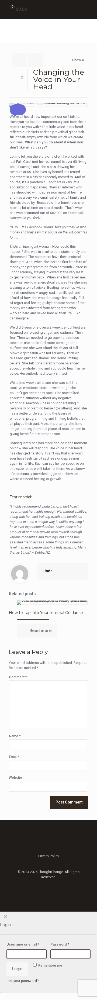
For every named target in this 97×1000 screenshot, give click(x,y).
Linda (48, 571)
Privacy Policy (48, 856)
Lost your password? (22, 981)
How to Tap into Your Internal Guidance (46, 612)
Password (59, 944)
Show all (78, 60)
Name (15, 736)
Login (17, 968)
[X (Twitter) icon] (49, 884)
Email (14, 757)
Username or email (22, 944)
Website (15, 777)
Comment (18, 677)
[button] (18, 109)
